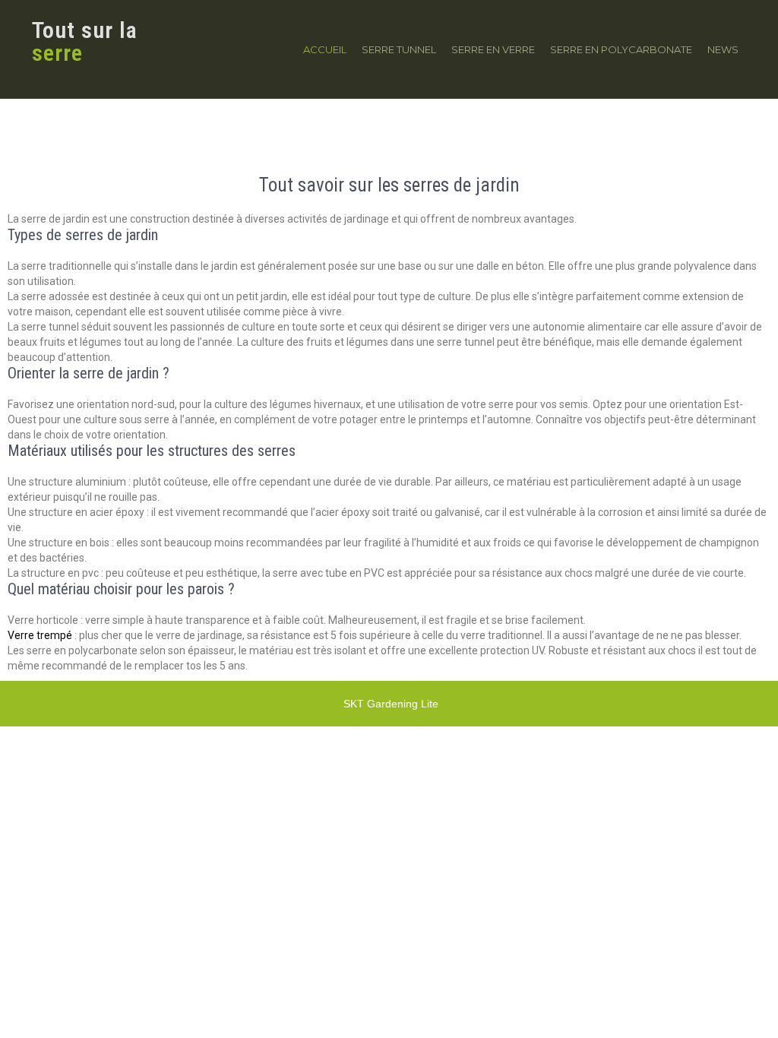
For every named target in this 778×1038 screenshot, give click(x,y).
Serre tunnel (399, 49)
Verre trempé (40, 635)
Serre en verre (493, 49)
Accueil (324, 49)
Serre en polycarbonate (621, 49)
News (722, 49)
